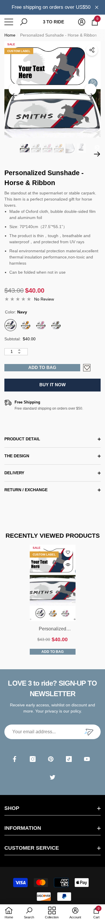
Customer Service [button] (31, 848)
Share (92, 50)
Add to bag (42, 367)
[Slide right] (90, 89)
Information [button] (22, 828)
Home (9, 35)
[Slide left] (14, 89)
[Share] (92, 50)
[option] (52, 89)
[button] (23, 22)
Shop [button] (11, 808)
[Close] (97, 7)
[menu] (8, 22)
